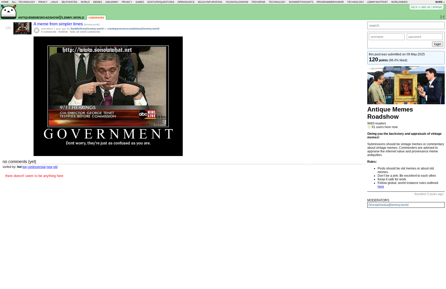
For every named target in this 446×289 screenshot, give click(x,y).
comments (96, 17)
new (49, 167)
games (140, 2)
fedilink (63, 31)
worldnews (399, 2)
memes (97, 2)
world (85, 2)
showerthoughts (301, 2)
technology (26, 2)
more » (440, 2)
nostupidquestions (160, 2)
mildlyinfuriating (210, 2)
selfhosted (69, 2)
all (14, 2)
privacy (127, 2)
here (381, 186)
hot (19, 167)
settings (437, 6)
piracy (42, 2)
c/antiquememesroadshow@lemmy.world (133, 28)
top (24, 167)
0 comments (49, 31)
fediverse (258, 2)
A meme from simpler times (59, 24)
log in (414, 6)
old (55, 167)
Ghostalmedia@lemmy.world (388, 205)
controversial (37, 167)
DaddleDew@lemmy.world (87, 28)
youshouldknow (237, 2)
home (5, 2)
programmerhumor (330, 2)
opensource (186, 2)
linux (54, 2)
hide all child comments (85, 31)
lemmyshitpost (377, 2)
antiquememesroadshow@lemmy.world (51, 17)
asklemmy (111, 2)
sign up (425, 6)
